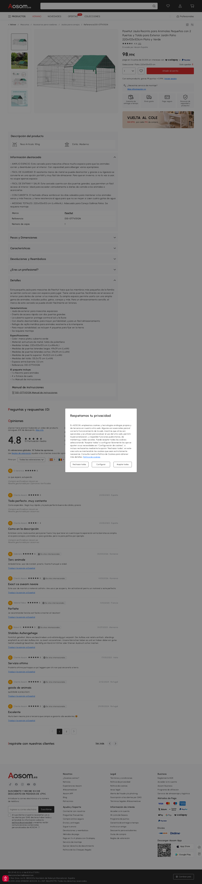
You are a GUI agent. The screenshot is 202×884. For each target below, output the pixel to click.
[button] (5, 878)
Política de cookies (91, 457)
